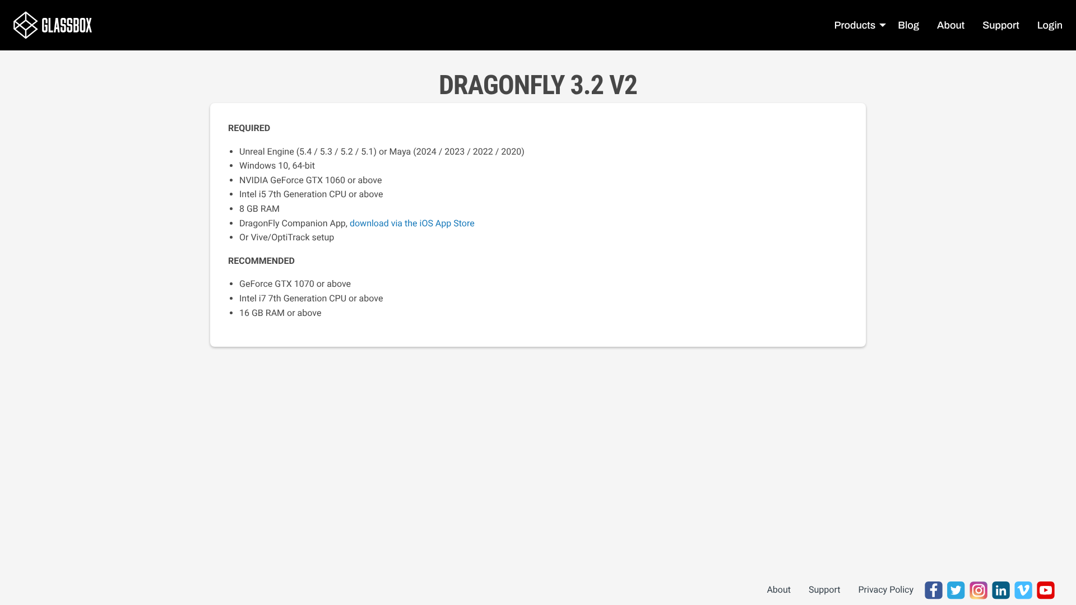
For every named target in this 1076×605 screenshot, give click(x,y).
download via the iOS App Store (412, 223)
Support (824, 589)
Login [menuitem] (1050, 25)
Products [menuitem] (855, 25)
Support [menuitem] (1000, 25)
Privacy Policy (886, 589)
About (779, 589)
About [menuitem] (950, 25)
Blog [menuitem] (908, 25)
